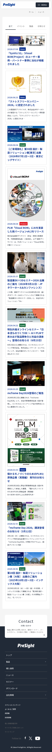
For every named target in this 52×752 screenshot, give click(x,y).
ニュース (10, 675)
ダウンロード (12, 688)
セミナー (10, 681)
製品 (31, 26)
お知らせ (41, 26)
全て (11, 26)
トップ (9, 655)
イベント (21, 26)
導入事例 (10, 668)
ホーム (31, 12)
